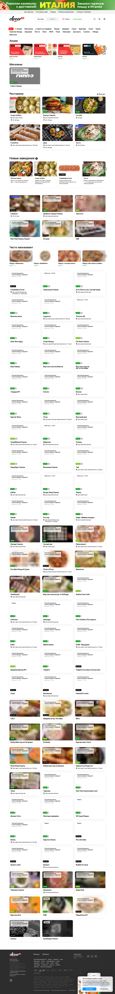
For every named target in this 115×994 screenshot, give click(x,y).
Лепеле (66, 981)
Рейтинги (45, 954)
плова (57, 963)
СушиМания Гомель (19, 442)
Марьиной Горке (38, 982)
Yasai (13, 791)
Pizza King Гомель (18, 766)
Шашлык (28, 32)
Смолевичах (37, 987)
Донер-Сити (16, 816)
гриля (58, 961)
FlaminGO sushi (82, 693)
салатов (51, 965)
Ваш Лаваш (15, 367)
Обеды (95, 32)
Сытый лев (47, 544)
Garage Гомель (17, 544)
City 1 (13, 719)
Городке (53, 979)
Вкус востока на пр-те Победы (56, 594)
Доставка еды (28, 12)
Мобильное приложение (66, 12)
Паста (37, 32)
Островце (48, 984)
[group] (21, 52)
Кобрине (56, 981)
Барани (43, 978)
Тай (77, 467)
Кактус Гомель (49, 115)
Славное (14, 214)
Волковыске (41, 979)
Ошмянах (54, 984)
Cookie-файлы (72, 990)
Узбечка (14, 620)
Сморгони (43, 987)
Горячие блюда (16, 32)
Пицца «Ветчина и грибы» (92, 263)
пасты (42, 963)
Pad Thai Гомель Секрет (20, 239)
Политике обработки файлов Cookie (98, 985)
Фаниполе (57, 987)
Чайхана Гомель (17, 890)
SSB (45, 915)
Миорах (45, 982)
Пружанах (36, 985)
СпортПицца (48, 342)
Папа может (81, 544)
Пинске (60, 984)
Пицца (57, 29)
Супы (91, 29)
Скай (13, 693)
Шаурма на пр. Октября (53, 719)
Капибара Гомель (50, 939)
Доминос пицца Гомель (53, 214)
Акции (19, 29)
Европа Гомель (49, 840)
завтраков (37, 965)
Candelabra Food (65, 178)
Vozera (13, 939)
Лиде (70, 981)
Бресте (62, 976)
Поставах (71, 984)
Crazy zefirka (16, 115)
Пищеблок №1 (82, 915)
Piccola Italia (81, 840)
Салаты (86, 32)
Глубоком (47, 979)
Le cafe (79, 115)
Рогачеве (47, 985)
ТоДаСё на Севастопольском (88, 670)
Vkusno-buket (16, 178)
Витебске (46, 976)
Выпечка (13, 35)
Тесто (78, 143)
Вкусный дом (81, 417)
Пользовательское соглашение (41, 990)
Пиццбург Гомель (18, 467)
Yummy (79, 442)
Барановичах (37, 978)
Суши (74, 29)
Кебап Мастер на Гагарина (22, 742)
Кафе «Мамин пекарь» (85, 518)
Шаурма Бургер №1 (18, 670)
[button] (9, 48)
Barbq (13, 840)
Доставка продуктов (40, 959)
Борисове (68, 978)
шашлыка (36, 963)
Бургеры (82, 29)
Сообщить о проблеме (84, 12)
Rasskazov (47, 693)
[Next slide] (105, 76)
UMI (77, 239)
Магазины (29, 29)
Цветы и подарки (44, 29)
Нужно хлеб (15, 865)
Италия (46, 239)
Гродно (52, 976)
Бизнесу (36, 954)
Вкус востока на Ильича (53, 367)
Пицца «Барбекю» (41, 263)
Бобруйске (62, 978)
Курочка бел (16, 915)
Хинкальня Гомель (51, 290)
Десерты (77, 32)
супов (43, 961)
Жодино (72, 979)
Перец (78, 492)
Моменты (80, 569)
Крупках (61, 981)
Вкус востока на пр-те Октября (82, 367)
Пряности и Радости (84, 766)
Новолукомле (64, 982)
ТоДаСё (46, 670)
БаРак (13, 492)
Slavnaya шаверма (51, 816)
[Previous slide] (9, 76)
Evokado (46, 742)
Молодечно (56, 982)
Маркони (47, 442)
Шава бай (80, 890)
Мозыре (50, 982)
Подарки (53, 12)
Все (11, 29)
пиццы (50, 959)
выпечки (36, 966)
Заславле (36, 981)
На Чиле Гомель (82, 342)
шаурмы (55, 959)
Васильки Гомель (50, 467)
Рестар (46, 518)
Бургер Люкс (16, 417)
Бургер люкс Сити (83, 742)
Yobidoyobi (15, 594)
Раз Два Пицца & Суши (20, 569)
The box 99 (80, 316)
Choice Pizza (48, 569)
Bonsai (78, 392)
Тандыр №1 (15, 392)
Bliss (78, 719)
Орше (43, 984)
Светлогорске (54, 985)
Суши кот (47, 316)
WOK (51, 32)
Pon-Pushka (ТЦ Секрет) (86, 620)
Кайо (13, 645)
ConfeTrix (14, 143)
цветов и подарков (46, 966)
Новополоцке (37, 984)
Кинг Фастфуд (17, 342)
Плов (58, 32)
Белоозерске (50, 978)
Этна (45, 417)
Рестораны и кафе (42, 12)
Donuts (46, 392)
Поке (44, 32)
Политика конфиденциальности (59, 990)
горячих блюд (50, 961)
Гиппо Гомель (16, 86)
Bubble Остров (82, 865)
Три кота (79, 214)
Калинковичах (43, 981)
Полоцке (65, 984)
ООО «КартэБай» (14, 960)
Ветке (35, 979)
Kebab (13, 518)
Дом (45, 143)
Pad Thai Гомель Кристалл (86, 791)
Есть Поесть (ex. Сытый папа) (88, 290)
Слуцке (66, 985)
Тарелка (46, 791)
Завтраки (66, 32)
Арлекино (47, 890)
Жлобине (66, 979)
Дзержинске (59, 979)
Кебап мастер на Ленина (53, 766)
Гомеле (57, 976)
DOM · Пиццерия (82, 645)
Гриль (98, 29)
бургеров (37, 961)
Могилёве (67, 976)
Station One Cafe (83, 594)
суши (61, 959)
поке (47, 963)
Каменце (50, 981)
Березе (56, 978)
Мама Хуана (48, 645)
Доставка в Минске (38, 976)
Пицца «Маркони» (17, 263)
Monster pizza (16, 316)
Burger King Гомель (51, 492)
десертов (45, 965)
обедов (58, 965)
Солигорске (51, 987)
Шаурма (65, 29)
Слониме (61, 985)
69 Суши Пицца (82, 816)
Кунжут (46, 865)
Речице (42, 985)
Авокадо (47, 620)
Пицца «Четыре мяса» (67, 263)
